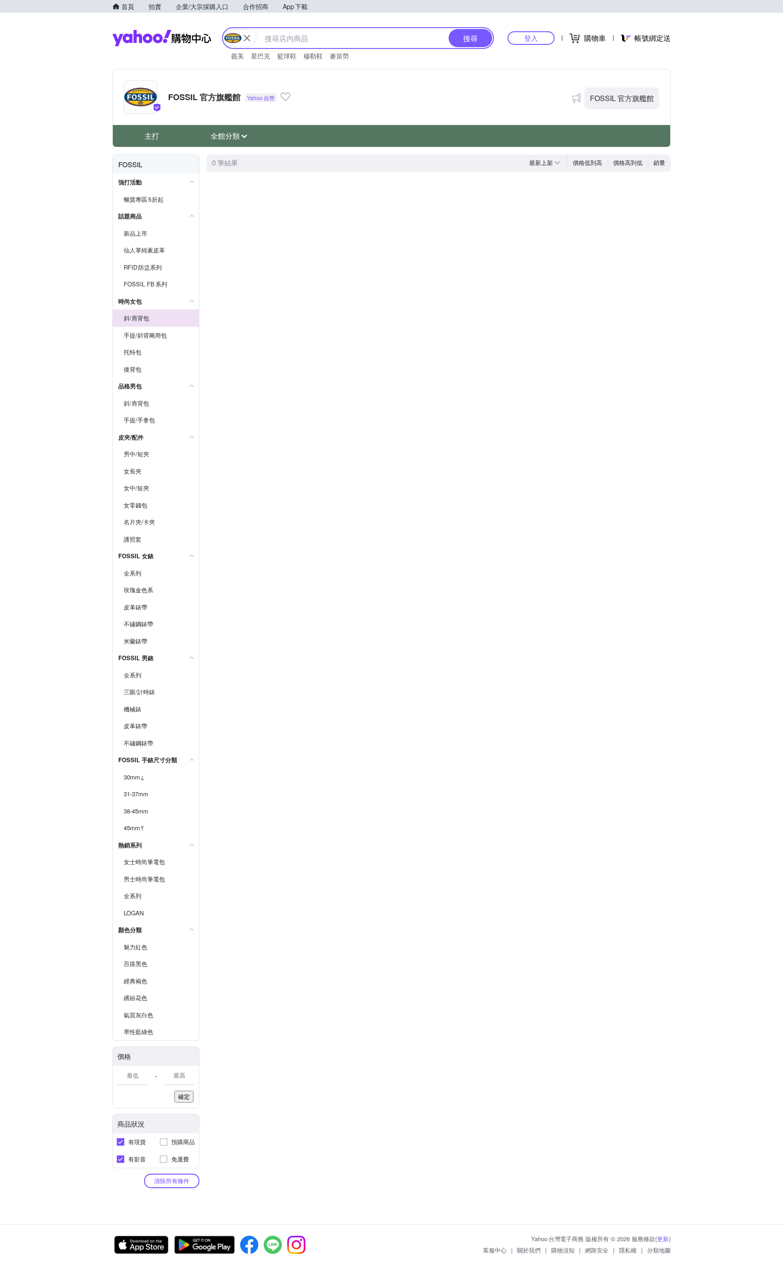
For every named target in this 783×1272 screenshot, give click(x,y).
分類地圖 (659, 1250)
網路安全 (597, 1250)
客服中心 (495, 1250)
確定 (184, 1096)
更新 (663, 1238)
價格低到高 (587, 162)
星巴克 (260, 56)
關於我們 (529, 1250)
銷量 (659, 162)
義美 (237, 56)
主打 (152, 136)
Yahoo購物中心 (161, 38)
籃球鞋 (286, 56)
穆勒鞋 (313, 56)
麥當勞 (339, 56)
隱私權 (628, 1250)
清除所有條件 (171, 1180)
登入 (531, 38)
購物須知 (563, 1250)
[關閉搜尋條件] (247, 38)
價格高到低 (628, 162)
